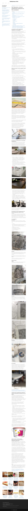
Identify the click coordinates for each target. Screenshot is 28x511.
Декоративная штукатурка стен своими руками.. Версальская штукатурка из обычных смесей (5, 10)
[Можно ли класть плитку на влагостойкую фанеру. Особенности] (21, 494)
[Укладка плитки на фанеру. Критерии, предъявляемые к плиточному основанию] (5, 494)
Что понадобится (15, 18)
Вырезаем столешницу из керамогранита (18, 23)
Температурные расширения (15, 470)
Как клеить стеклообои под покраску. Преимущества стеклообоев (5, 13)
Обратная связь (5, 506)
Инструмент (14, 19)
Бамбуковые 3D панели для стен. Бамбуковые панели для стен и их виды (6, 22)
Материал (14, 20)
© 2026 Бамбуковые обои (6, 502)
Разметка (14, 22)
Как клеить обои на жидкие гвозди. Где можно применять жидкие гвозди (6, 19)
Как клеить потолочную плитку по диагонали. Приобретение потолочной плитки (6, 16)
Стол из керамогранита (17, 469)
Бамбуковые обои (14, 1)
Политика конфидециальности (6, 504)
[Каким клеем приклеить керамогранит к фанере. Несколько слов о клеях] (10, 494)
